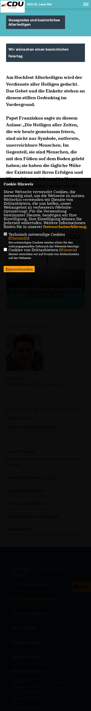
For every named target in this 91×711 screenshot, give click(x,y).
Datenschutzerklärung (64, 226)
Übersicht (19, 238)
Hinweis (67, 249)
